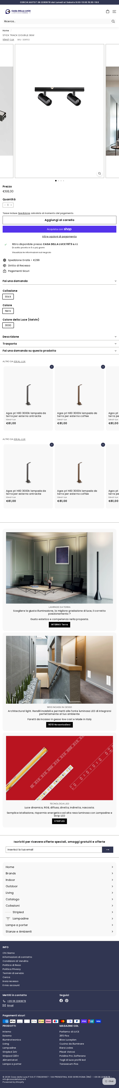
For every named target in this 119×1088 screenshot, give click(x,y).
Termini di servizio (13, 973)
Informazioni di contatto (17, 957)
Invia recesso (10, 981)
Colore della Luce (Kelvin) (21, 319)
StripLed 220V (11, 1055)
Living (6, 1043)
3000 (8, 325)
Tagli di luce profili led (73, 1059)
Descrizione (11, 337)
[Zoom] (99, 173)
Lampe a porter (12, 1064)
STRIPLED (59, 821)
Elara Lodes (66, 1047)
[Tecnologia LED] (59, 768)
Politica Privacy (12, 969)
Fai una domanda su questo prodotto (29, 351)
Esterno (7, 1035)
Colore (7, 305)
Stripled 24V (10, 1051)
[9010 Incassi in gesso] (59, 670)
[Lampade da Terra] (59, 568)
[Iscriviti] (107, 850)
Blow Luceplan (68, 1039)
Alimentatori (10, 1059)
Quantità (9, 199)
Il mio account (11, 985)
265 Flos (64, 1035)
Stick (8, 296)
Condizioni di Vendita (15, 961)
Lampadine (9, 1047)
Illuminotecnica (12, 1039)
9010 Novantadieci (59, 724)
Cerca (6, 977)
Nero (8, 311)
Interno (7, 1031)
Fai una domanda (15, 281)
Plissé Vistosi (67, 1051)
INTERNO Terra (59, 624)
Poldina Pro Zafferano (73, 1055)
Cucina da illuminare (72, 1043)
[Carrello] (107, 11)
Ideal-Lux (8, 39)
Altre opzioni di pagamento (59, 236)
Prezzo (7, 186)
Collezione (10, 290)
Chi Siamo (9, 953)
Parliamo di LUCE (69, 1031)
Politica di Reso (12, 965)
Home (6, 30)
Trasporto (10, 344)
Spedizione (24, 213)
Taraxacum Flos (69, 1064)
